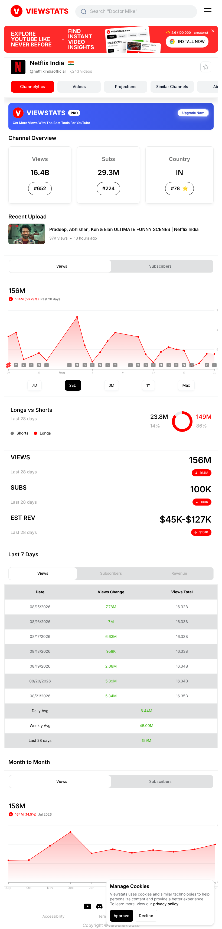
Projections (125, 86)
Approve (121, 915)
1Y (148, 385)
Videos (79, 86)
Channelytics (32, 86)
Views (61, 266)
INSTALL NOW (191, 41)
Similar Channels (172, 86)
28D (73, 385)
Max (186, 385)
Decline (146, 915)
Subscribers (160, 266)
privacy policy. (166, 904)
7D (34, 385)
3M (111, 385)
